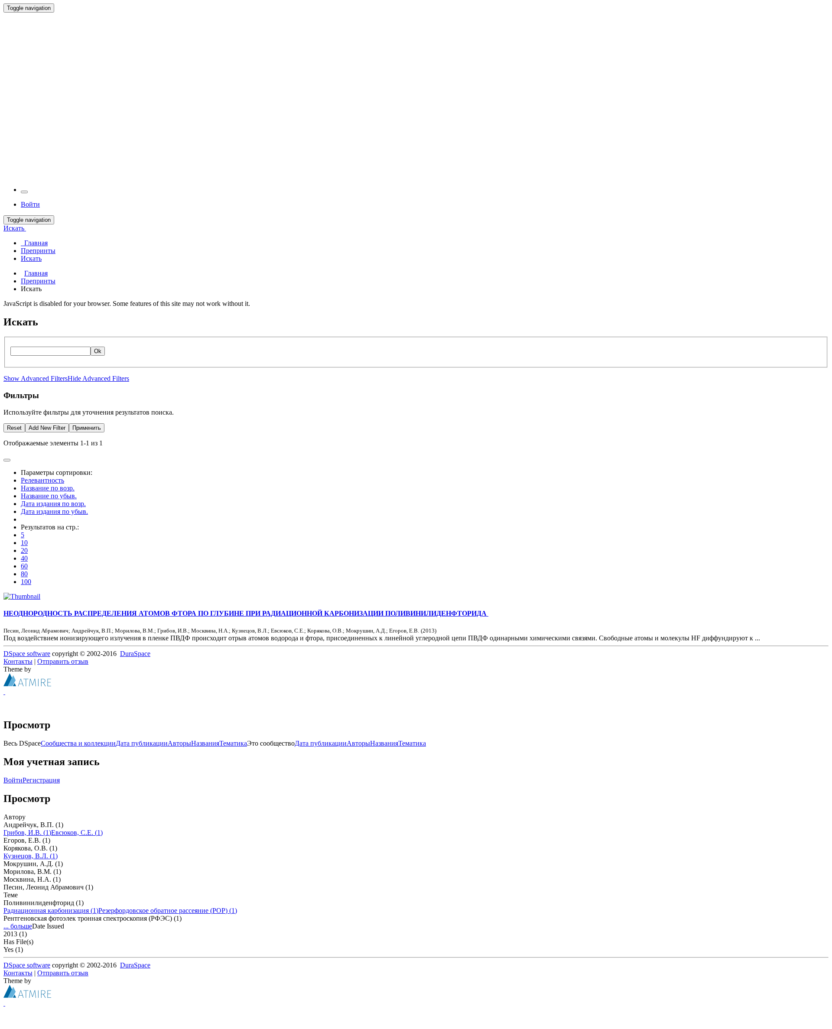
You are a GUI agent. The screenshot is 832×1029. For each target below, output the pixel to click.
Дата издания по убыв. (54, 511)
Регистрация (41, 780)
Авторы (179, 743)
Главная (36, 273)
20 (24, 550)
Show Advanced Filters (35, 378)
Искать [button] (14, 228)
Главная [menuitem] (34, 243)
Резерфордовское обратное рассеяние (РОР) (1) (167, 910)
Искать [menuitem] (31, 258)
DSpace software (26, 653)
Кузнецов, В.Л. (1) (30, 856)
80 (24, 574)
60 (24, 566)
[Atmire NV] (27, 684)
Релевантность (42, 480)
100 (26, 581)
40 (24, 558)
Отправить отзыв (62, 661)
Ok (97, 351)
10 (24, 542)
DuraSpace (135, 653)
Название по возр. (48, 488)
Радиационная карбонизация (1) (50, 910)
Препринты (38, 281)
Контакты (17, 661)
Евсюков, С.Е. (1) (77, 832)
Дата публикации (142, 743)
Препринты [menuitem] (38, 250)
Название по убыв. (49, 496)
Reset (14, 428)
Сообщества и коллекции (78, 743)
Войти (13, 780)
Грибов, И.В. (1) (27, 832)
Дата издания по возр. (53, 503)
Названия (205, 743)
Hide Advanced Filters (98, 378)
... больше (17, 926)
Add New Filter (47, 428)
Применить (86, 428)
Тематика (233, 743)
